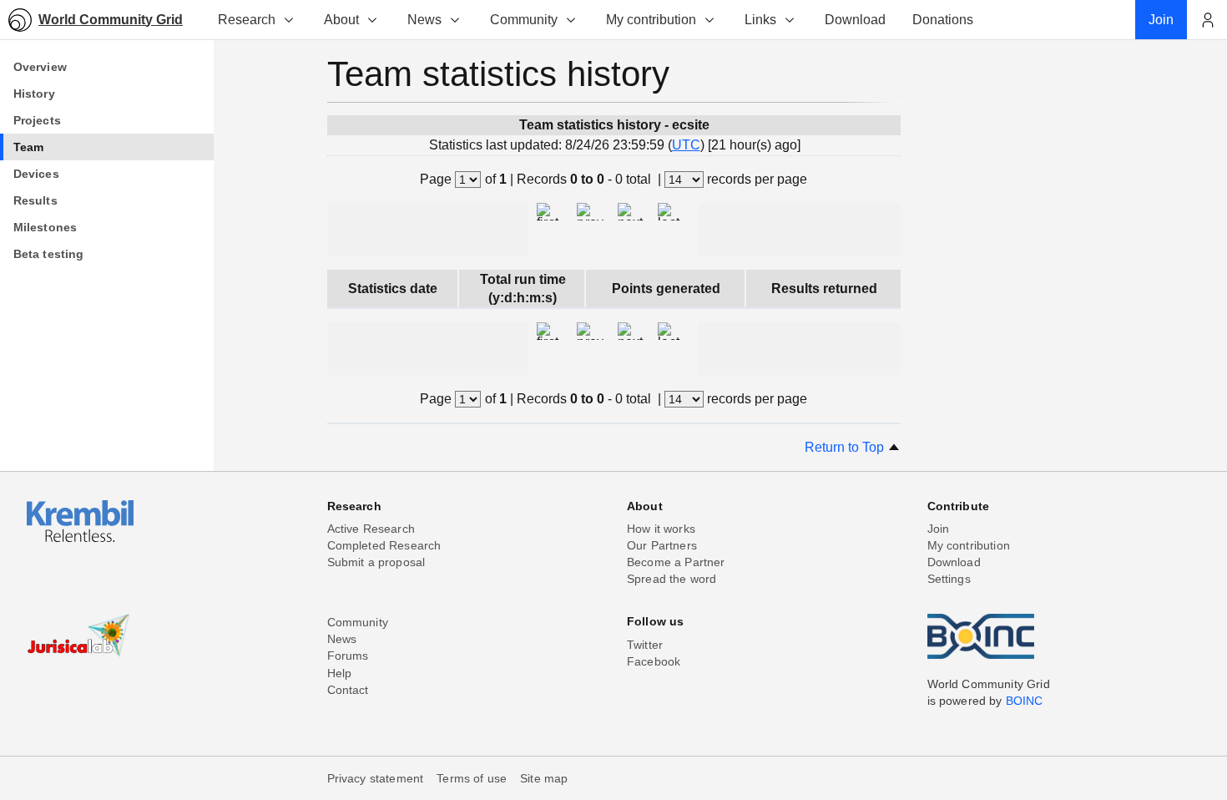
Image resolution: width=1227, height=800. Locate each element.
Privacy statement (375, 778)
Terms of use (472, 778)
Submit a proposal (376, 562)
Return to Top (846, 447)
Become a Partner (676, 562)
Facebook (653, 661)
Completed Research (384, 545)
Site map (544, 778)
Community (524, 20)
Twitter (645, 644)
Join (938, 528)
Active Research (371, 528)
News (424, 20)
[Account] (1207, 20)
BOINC (1024, 700)
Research (246, 20)
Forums (348, 655)
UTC (686, 145)
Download (954, 562)
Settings (949, 578)
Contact (348, 689)
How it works (661, 528)
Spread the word (671, 578)
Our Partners (662, 545)
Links (760, 20)
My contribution (651, 20)
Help (339, 673)
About (341, 20)
